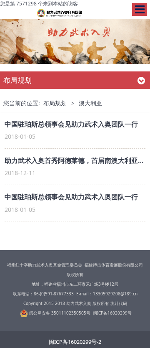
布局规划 (55, 103)
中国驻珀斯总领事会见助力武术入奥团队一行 (71, 124)
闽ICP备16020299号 (112, 313)
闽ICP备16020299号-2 (75, 341)
